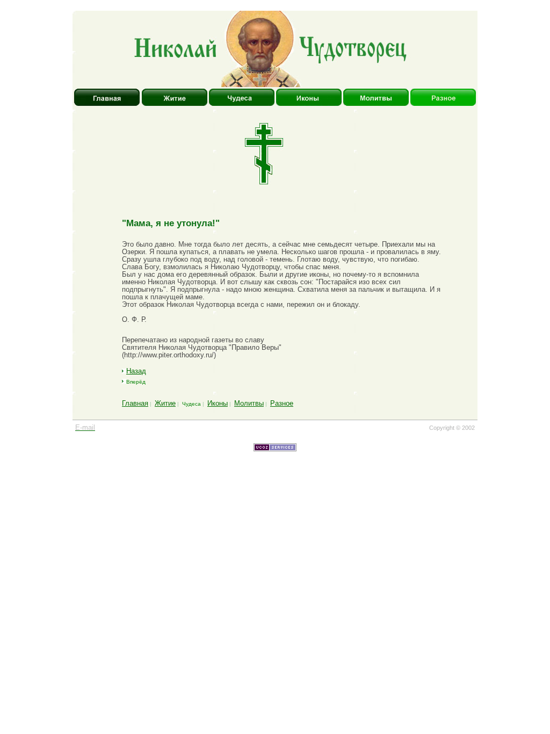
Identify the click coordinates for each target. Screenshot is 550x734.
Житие (165, 403)
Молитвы (249, 403)
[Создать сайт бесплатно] (275, 449)
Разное (281, 403)
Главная (135, 403)
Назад (136, 371)
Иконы (217, 403)
